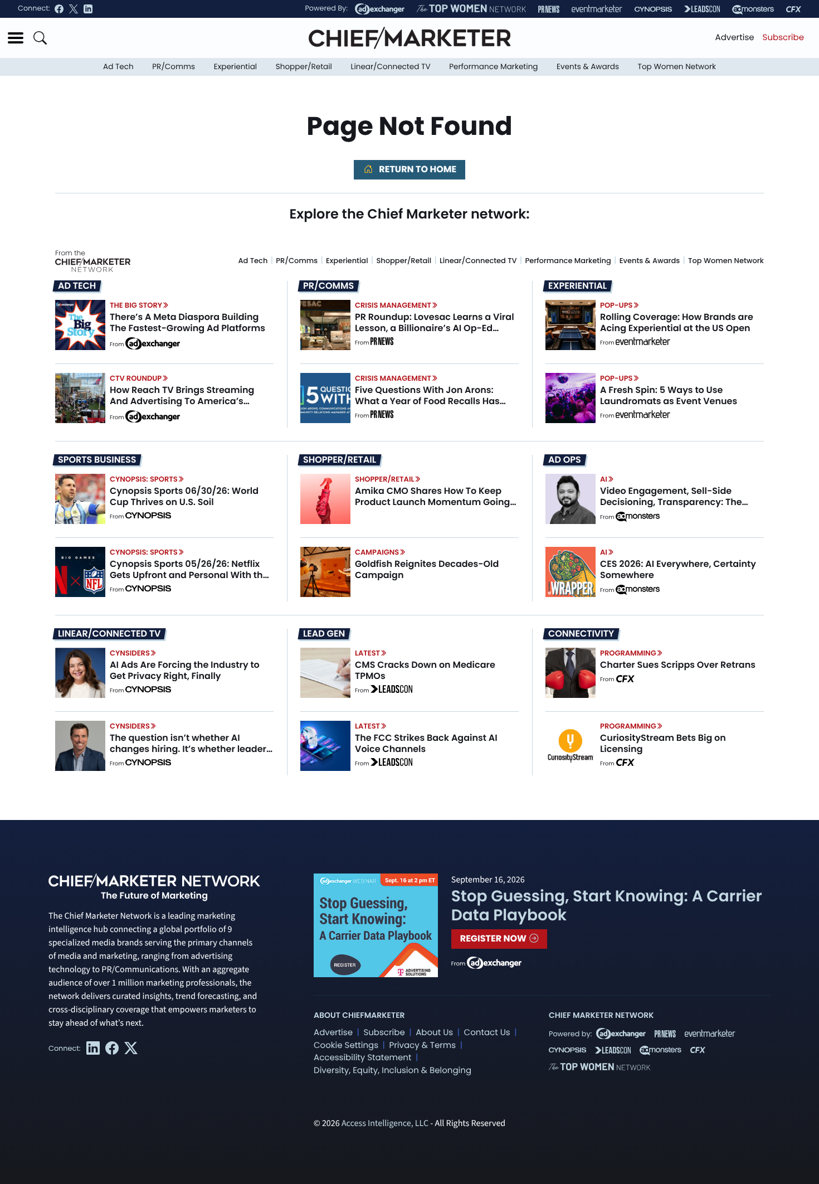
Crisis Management (393, 305)
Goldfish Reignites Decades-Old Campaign (427, 569)
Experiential (235, 66)
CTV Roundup (136, 378)
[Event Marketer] (597, 9)
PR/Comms (173, 66)
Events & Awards (588, 66)
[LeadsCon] (702, 9)
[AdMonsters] (753, 9)
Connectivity (581, 633)
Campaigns (377, 552)
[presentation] (80, 325)
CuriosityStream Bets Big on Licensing (663, 743)
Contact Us (487, 1033)
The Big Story (136, 305)
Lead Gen (324, 633)
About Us (434, 1033)
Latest (367, 653)
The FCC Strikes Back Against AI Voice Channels (426, 743)
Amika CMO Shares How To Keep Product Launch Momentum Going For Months (432, 501)
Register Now (494, 938)
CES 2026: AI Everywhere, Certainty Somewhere (678, 569)
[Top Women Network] (471, 9)
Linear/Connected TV (391, 66)
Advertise (734, 37)
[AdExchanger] (379, 8)
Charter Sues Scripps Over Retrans (677, 664)
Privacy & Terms (422, 1045)
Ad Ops (564, 459)
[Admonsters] (638, 516)
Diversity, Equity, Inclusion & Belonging (392, 1070)
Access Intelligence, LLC (385, 1124)
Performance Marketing (493, 66)
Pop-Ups (616, 305)
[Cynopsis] (653, 9)
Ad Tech (118, 66)
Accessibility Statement (362, 1058)
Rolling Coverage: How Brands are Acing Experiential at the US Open (676, 322)
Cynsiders (130, 653)
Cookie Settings (346, 1045)
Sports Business (97, 459)
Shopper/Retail (304, 66)
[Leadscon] (391, 690)
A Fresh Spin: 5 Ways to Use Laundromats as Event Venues (668, 395)
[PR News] (548, 9)
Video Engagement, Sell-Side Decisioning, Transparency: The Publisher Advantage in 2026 (671, 501)
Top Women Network (677, 66)
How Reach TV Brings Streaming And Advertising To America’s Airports (182, 401)
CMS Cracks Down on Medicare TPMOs (425, 670)
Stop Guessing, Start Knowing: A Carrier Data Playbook (606, 905)
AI (603, 479)
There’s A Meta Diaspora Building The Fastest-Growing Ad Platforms (187, 322)
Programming (628, 653)
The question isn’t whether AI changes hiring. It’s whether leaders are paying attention (190, 748)
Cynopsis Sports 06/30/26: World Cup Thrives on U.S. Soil (184, 496)
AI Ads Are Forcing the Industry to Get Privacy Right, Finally (185, 670)
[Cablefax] (793, 9)
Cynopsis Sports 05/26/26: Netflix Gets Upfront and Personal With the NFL (189, 574)
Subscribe (783, 37)
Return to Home (416, 169)
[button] (16, 38)
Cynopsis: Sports (144, 479)
